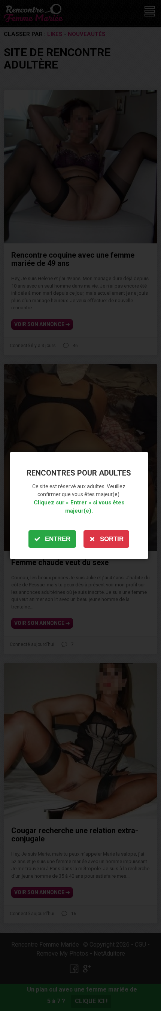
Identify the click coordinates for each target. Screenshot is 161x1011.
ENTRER (57, 539)
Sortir (112, 539)
